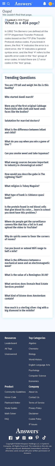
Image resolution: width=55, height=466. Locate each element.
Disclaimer (33, 413)
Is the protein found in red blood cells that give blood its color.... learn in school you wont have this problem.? (27, 209)
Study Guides (11, 408)
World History (35, 359)
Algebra (32, 343)
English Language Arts (39, 365)
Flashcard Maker (12, 402)
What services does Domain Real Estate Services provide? (26, 285)
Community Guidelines (15, 392)
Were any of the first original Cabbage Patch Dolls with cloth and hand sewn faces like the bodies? (25, 108)
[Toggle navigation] (3, 3)
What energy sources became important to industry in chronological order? (26, 164)
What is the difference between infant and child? (25, 131)
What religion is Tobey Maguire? (22, 186)
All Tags (8, 348)
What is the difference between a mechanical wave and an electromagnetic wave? (27, 263)
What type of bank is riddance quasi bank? (24, 196)
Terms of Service (36, 402)
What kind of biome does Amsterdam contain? (25, 297)
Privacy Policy (35, 408)
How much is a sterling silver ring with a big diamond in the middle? (26, 309)
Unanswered (11, 354)
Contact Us (34, 397)
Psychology (34, 370)
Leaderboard (11, 343)
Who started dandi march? (19, 97)
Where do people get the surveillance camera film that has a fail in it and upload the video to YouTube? (25, 224)
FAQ (7, 419)
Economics (34, 381)
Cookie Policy (35, 419)
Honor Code (10, 397)
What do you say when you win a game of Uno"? (27, 143)
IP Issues (33, 424)
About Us (33, 392)
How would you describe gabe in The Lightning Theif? (25, 176)
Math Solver (10, 413)
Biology (32, 354)
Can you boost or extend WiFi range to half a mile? (25, 250)
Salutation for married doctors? (22, 120)
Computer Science (37, 375)
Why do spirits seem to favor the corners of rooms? (27, 238)
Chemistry (33, 348)
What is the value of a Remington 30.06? (26, 274)
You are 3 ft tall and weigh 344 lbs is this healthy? (27, 86)
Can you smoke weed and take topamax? (27, 153)
